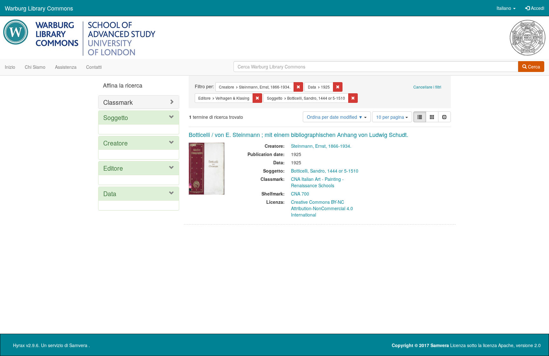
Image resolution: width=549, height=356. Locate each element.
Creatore (115, 142)
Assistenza (66, 67)
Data (109, 193)
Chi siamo (35, 67)
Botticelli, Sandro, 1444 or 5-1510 (324, 170)
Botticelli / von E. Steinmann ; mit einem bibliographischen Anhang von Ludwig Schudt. (298, 134)
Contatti (94, 67)
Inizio (10, 67)
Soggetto (115, 117)
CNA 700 (300, 193)
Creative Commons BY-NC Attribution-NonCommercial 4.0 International (322, 208)
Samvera (78, 345)
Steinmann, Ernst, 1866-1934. (321, 146)
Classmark (118, 102)
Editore (113, 168)
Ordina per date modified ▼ (335, 117)
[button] (506, 8)
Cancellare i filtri (427, 86)
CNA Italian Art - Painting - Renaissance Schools (317, 182)
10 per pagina (390, 117)
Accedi (537, 8)
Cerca (533, 66)
